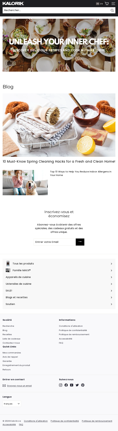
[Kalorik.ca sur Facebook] (66, 385)
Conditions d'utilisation (71, 326)
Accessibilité (65, 338)
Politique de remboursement (74, 334)
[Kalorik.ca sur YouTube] (71, 385)
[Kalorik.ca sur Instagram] (60, 385)
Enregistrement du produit (16, 365)
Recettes (7, 334)
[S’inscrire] (80, 242)
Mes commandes (12, 352)
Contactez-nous (11, 342)
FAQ (61, 342)
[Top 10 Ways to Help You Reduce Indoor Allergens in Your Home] (25, 182)
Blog (5, 330)
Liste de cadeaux (11, 338)
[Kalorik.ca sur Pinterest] (82, 385)
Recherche (8, 326)
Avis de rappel (10, 356)
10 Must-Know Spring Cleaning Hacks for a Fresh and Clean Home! (59, 161)
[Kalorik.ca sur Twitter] (77, 385)
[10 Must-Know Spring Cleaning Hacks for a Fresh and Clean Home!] (59, 125)
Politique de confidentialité (73, 330)
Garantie (7, 361)
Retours (7, 369)
